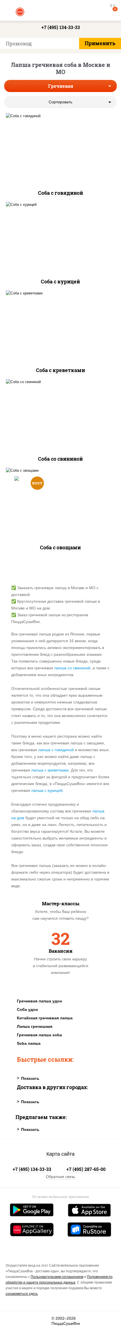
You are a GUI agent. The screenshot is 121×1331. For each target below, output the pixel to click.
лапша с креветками (50, 770)
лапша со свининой (72, 668)
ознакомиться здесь (22, 1294)
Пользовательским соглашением (57, 1277)
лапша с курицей (46, 790)
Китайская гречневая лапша (45, 1018)
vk (13, 1321)
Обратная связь (60, 1176)
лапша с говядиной (56, 750)
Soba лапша (29, 1043)
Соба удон (27, 1009)
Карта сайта (60, 1154)
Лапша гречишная (34, 1026)
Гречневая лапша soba (39, 1035)
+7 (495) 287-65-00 (86, 1169)
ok (28, 1321)
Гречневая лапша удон (39, 1001)
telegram (44, 1321)
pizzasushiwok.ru (60, 11)
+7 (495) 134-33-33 (60, 27)
